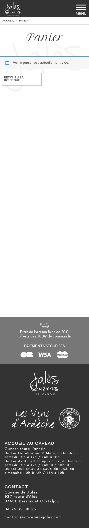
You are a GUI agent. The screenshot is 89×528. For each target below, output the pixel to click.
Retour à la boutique (14, 79)
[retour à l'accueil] (13, 9)
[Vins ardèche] (33, 417)
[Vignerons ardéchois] (69, 417)
